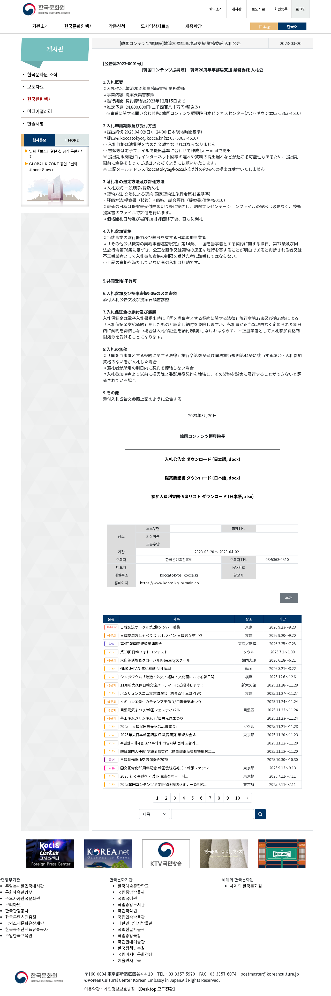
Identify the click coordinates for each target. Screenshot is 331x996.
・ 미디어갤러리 (36, 111)
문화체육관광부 (18, 892)
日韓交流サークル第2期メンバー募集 (150, 627)
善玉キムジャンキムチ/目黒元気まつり (151, 718)
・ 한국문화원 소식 (39, 74)
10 (237, 798)
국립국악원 (127, 911)
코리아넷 (13, 904)
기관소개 (40, 26)
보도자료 (258, 9)
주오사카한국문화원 (22, 898)
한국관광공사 (16, 911)
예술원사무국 (129, 960)
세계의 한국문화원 (246, 886)
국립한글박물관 (131, 929)
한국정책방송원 (131, 948)
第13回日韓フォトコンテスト (144, 651)
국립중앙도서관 (131, 904)
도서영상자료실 (155, 26)
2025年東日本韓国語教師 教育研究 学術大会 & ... (160, 734)
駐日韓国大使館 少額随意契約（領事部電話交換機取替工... (167, 751)
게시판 (236, 9)
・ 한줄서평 (32, 123)
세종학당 (193, 26)
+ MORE (72, 140)
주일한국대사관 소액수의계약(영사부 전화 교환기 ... (159, 743)
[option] (24, 853)
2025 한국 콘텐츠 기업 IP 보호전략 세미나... (154, 776)
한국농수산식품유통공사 (26, 929)
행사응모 (39, 140)
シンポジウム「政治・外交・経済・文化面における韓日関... (168, 676)
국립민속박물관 (131, 917)
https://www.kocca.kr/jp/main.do (169, 582)
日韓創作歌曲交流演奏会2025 (144, 759)
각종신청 (117, 26)
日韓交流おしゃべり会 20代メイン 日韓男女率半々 (161, 635)
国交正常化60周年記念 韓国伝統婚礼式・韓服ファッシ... (166, 767)
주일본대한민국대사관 (24, 886)
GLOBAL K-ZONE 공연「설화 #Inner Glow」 (53, 166)
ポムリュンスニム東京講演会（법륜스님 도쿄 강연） (162, 693)
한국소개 (215, 9)
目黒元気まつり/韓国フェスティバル (150, 709)
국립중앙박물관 (131, 892)
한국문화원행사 (78, 26)
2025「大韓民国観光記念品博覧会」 (149, 726)
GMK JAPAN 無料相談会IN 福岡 (145, 668)
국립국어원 (127, 898)
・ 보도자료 (32, 86)
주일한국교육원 (18, 935)
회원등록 (281, 9)
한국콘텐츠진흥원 (20, 917)
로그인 (301, 9)
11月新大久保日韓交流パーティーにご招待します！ (162, 685)
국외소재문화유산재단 (24, 923)
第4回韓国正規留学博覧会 (141, 643)
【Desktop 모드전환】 (156, 989)
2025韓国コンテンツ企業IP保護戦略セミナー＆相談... (163, 784)
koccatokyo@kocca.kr (168, 169)
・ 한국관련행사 (36, 99)
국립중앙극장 (129, 935)
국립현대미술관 (131, 942)
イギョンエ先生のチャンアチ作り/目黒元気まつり (160, 701)
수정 (289, 598)
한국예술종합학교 (133, 886)
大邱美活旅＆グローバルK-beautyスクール (155, 660)
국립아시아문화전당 (135, 954)
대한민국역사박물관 (135, 923)
